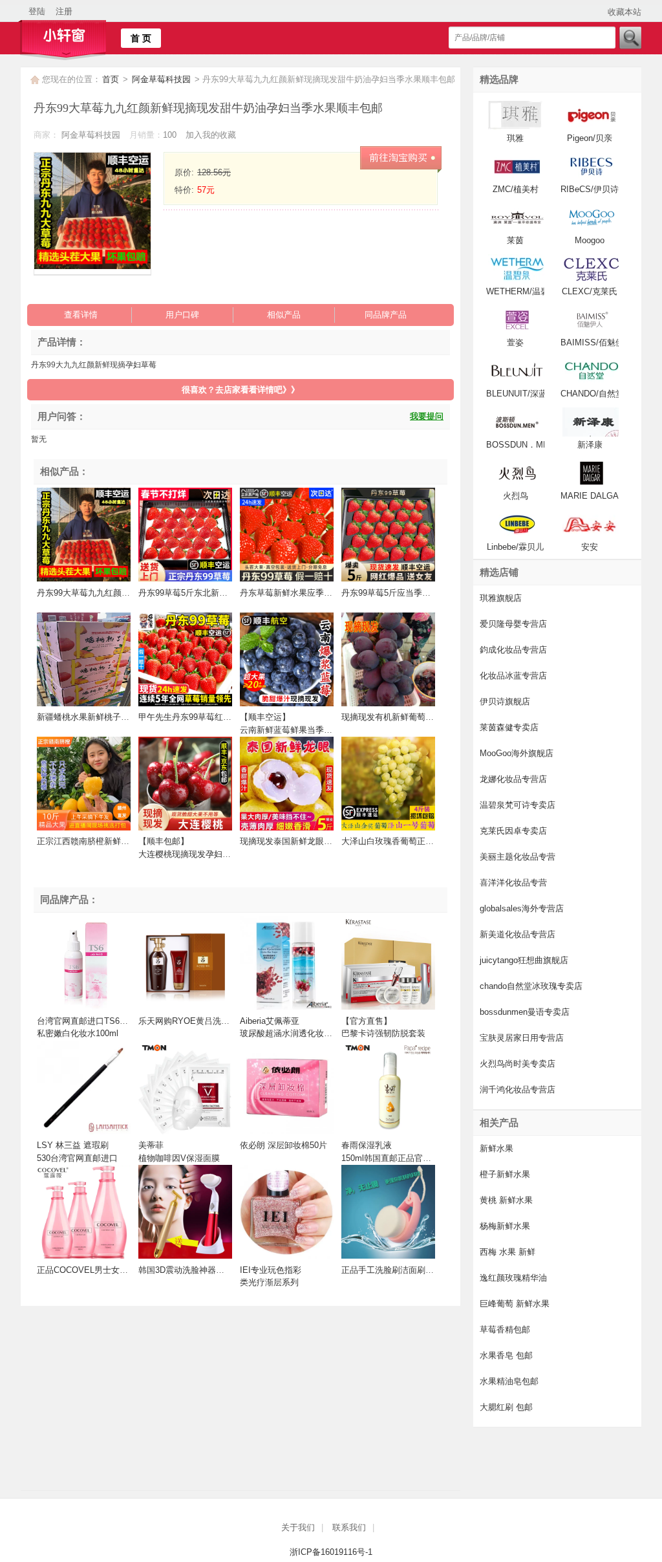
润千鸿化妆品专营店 (517, 1089)
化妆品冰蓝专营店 (513, 675)
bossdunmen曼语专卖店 (525, 1012)
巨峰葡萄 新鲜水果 (515, 1303)
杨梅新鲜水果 (505, 1226)
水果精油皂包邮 (509, 1381)
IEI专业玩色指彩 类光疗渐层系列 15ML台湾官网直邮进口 (284, 1282)
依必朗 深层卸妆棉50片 (283, 1145)
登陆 (36, 11)
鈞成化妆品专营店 (513, 650)
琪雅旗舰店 (501, 598)
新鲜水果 (496, 1148)
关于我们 (298, 1527)
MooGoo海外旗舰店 (516, 753)
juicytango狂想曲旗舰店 (524, 960)
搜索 (630, 38)
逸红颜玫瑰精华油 (513, 1278)
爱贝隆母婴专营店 (513, 624)
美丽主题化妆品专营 (517, 857)
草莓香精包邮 (505, 1329)
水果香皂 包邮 (506, 1355)
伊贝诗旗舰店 (505, 701)
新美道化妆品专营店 (517, 934)
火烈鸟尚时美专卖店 (517, 1063)
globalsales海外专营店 (522, 908)
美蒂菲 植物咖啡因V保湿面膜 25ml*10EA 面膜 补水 (179, 1157)
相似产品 (284, 315)
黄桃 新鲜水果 (506, 1200)
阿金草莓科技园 (162, 79)
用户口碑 (182, 315)
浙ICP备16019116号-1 (331, 1552)
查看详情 (81, 315)
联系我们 (349, 1527)
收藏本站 (624, 12)
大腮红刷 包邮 (506, 1407)
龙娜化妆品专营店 (513, 779)
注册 (64, 11)
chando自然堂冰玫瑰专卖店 (531, 986)
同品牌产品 (386, 315)
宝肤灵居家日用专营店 (522, 1038)
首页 (110, 79)
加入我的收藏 (211, 135)
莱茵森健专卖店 (509, 727)
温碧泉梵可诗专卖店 (517, 805)
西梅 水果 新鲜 (507, 1252)
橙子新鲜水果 (505, 1174)
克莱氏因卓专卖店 (513, 831)
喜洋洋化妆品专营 (513, 882)
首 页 (141, 38)
